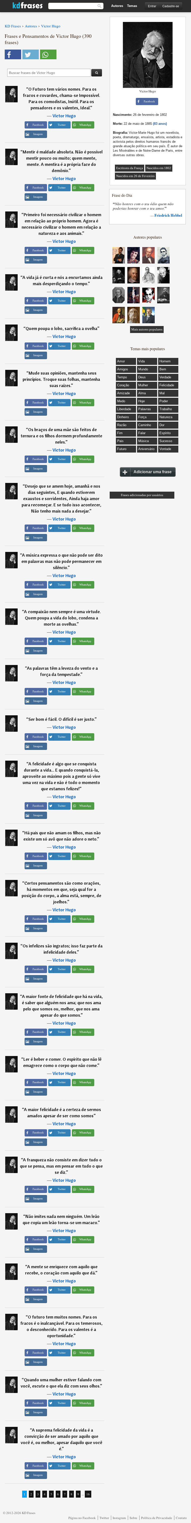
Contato (181, 1518)
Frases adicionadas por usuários (142, 495)
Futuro (121, 449)
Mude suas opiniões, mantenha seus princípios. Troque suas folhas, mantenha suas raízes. (61, 379)
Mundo (143, 369)
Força (142, 417)
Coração (123, 385)
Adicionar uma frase (153, 472)
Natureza (165, 417)
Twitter (104, 1518)
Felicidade (166, 385)
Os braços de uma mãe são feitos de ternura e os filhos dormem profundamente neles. (61, 436)
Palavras (144, 409)
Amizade (123, 393)
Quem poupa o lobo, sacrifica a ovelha (61, 328)
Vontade (165, 449)
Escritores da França (129, 168)
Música (143, 441)
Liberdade (124, 409)
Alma (142, 393)
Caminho (144, 425)
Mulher (143, 385)
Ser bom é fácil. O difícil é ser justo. (61, 719)
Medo (121, 401)
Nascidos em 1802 (158, 168)
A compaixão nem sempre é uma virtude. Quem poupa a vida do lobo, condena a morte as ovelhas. (62, 618)
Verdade (165, 377)
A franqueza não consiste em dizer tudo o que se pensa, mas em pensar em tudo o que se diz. (61, 1166)
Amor (121, 361)
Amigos (122, 369)
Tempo (122, 377)
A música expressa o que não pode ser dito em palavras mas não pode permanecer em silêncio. (62, 561)
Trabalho (165, 409)
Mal (162, 393)
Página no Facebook (82, 1518)
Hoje (141, 401)
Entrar (152, 6)
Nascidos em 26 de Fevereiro (135, 176)
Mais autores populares (146, 329)
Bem (162, 369)
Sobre (133, 1518)
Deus (142, 377)
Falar (141, 433)
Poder (163, 401)
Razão (121, 425)
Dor (161, 425)
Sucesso (165, 441)
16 (88, 1494)
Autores (117, 6)
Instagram (119, 1518)
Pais (120, 441)
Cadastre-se (170, 6)
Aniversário (146, 449)
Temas (132, 6)
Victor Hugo (64, 116)
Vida (141, 361)
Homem (165, 361)
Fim (120, 433)
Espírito (165, 433)
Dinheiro (123, 417)
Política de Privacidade (156, 1518)
